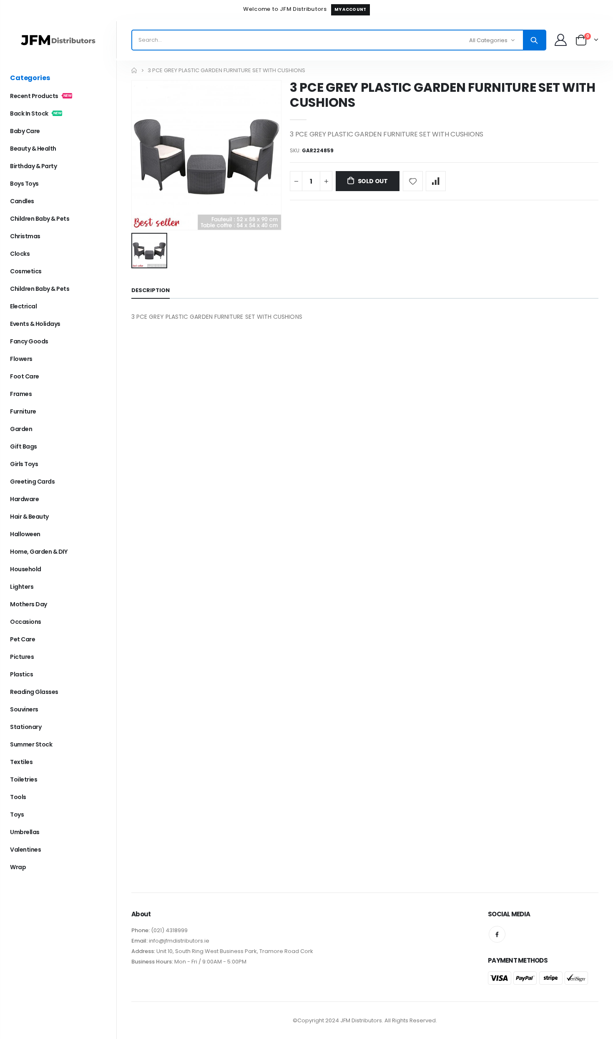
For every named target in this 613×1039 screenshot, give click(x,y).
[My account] (560, 40)
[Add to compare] (436, 181)
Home (134, 70)
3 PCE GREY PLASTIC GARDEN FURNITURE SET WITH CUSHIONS (442, 94)
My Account (350, 9)
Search (534, 40)
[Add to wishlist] (413, 181)
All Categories (488, 40)
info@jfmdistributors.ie (178, 941)
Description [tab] (150, 290)
